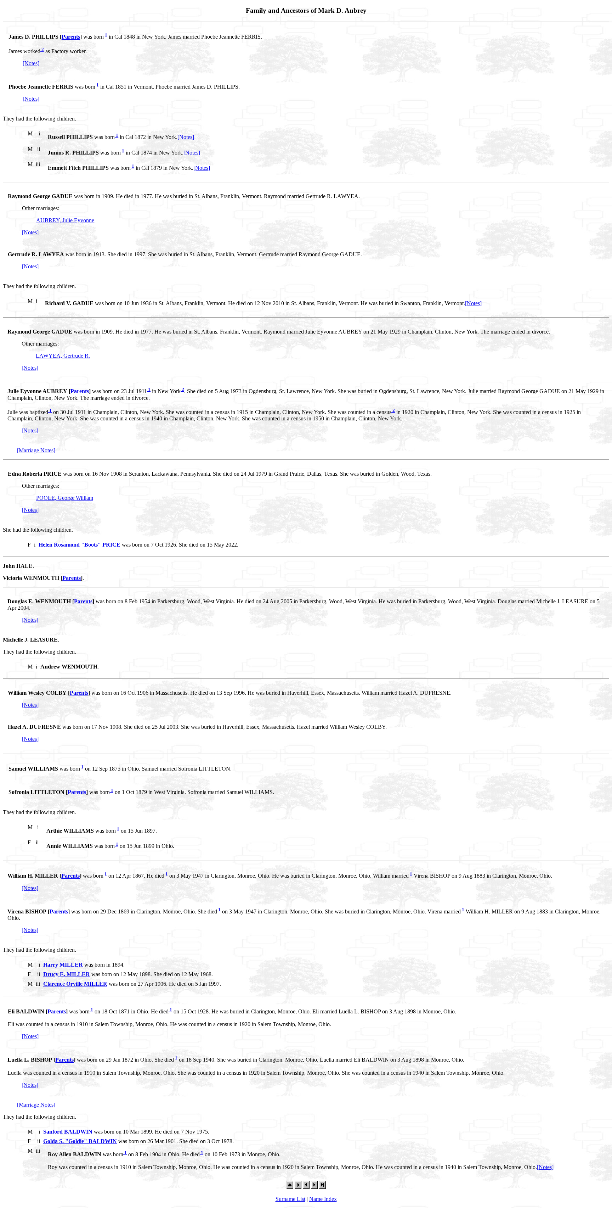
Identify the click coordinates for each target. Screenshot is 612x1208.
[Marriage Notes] (36, 450)
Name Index (323, 1199)
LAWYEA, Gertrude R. (63, 356)
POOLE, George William (64, 498)
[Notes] (31, 63)
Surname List (290, 1199)
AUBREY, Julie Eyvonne (65, 220)
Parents (71, 37)
